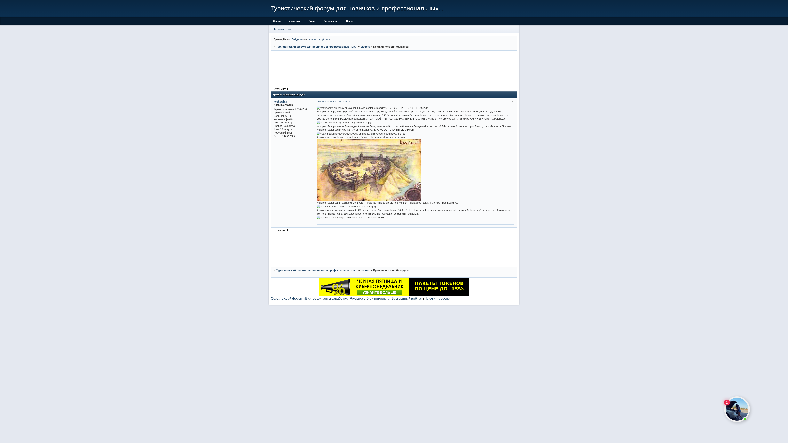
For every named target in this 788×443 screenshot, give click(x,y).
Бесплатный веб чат (407, 298)
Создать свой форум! (287, 298)
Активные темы (282, 29)
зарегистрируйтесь (318, 39)
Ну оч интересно (437, 298)
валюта (365, 46)
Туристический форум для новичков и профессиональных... (316, 46)
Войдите (297, 39)
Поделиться (323, 101)
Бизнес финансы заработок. (326, 298)
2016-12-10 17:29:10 (339, 101)
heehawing (280, 101)
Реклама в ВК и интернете (370, 298)
